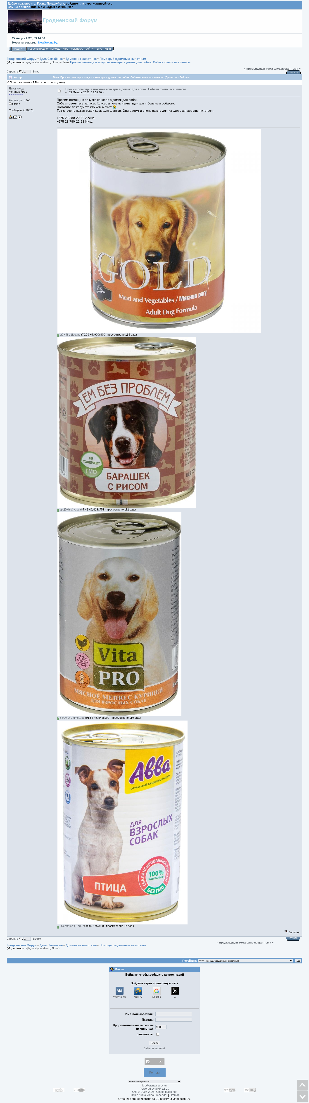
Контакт (154, 1072)
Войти (89, 49)
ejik (28, 62)
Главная (19, 49)
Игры (65, 49)
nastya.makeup (40, 62)
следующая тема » (287, 68)
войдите (72, 3)
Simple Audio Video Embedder (148, 1095)
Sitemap (174, 1095)
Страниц (13, 71)
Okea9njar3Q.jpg (70, 926)
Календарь (77, 49)
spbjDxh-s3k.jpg (69, 509)
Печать (294, 73)
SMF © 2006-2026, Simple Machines (154, 1091)
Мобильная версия (154, 1085)
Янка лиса (16, 88)
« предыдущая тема (258, 68)
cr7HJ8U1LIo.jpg (70, 334)
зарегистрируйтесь (98, 3)
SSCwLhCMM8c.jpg (72, 717)
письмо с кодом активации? (52, 7)
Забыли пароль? (154, 1048)
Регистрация (103, 49)
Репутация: (16, 100)
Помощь (55, 49)
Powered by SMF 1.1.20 (154, 1088)
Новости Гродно (38, 49)
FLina (55, 62)
